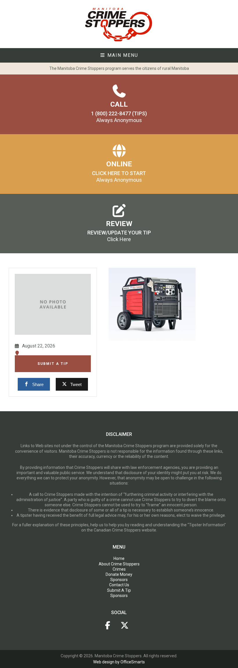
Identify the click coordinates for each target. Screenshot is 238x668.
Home (119, 558)
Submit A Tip (52, 364)
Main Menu (122, 55)
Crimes (119, 569)
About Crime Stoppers (119, 564)
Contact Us (119, 585)
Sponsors (119, 579)
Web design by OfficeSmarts (119, 662)
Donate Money (119, 574)
